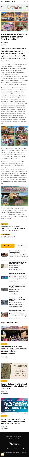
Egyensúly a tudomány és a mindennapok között (17, 311)
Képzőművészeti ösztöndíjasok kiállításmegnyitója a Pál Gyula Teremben (14, 386)
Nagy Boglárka (4, 357)
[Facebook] (12, 2)
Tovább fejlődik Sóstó (8, 237)
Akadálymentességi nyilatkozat (12, 448)
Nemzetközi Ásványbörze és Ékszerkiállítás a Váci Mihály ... (17, 274)
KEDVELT (21, 246)
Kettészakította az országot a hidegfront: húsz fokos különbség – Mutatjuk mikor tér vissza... (13, 228)
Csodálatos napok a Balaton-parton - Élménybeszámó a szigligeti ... (17, 299)
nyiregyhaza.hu (4, 42)
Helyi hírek (4, 343)
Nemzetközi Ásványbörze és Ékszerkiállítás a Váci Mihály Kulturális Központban (13, 421)
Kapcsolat (9, 437)
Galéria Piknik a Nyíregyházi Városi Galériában (17, 251)
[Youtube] (14, 2)
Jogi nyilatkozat (14, 439)
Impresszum (17, 437)
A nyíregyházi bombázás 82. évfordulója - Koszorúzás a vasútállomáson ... (17, 286)
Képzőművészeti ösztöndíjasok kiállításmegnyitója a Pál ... (18, 262)
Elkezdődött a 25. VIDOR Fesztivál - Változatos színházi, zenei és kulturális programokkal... (14, 350)
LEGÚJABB (7, 246)
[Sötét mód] (27, 2)
